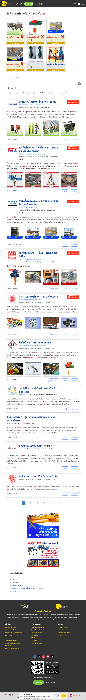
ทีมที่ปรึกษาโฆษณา (63, 627)
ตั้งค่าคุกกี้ (56, 696)
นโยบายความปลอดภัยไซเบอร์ (13, 632)
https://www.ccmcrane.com (28, 207)
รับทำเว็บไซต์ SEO (36, 643)
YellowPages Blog (36, 632)
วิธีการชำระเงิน (62, 635)
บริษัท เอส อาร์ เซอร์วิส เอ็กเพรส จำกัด (38, 476)
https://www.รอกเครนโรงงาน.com (30, 105)
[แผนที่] (65, 139)
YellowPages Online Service (39, 630)
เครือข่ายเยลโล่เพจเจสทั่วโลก (13, 643)
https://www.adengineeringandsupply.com (32, 345)
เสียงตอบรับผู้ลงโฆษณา (11, 640)
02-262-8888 (28, 4)
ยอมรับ (63, 696)
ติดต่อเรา (61, 624)
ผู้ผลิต (30, 93)
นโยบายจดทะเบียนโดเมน (12, 648)
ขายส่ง (13, 93)
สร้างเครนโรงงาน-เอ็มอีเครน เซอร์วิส (37, 101)
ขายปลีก (22, 93)
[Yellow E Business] (34, 656)
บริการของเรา (36, 624)
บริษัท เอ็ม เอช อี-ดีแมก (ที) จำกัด (35, 445)
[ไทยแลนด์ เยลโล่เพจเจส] (39, 656)
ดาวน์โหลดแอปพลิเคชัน (52, 663)
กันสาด (14, 591)
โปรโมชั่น (34, 640)
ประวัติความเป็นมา (10, 627)
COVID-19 (8, 646)
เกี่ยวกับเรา (8, 624)
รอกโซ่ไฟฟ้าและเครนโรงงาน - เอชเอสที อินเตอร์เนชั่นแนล (38, 149)
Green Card (34, 635)
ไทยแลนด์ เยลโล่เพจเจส (43, 611)
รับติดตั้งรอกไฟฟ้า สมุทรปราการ (35, 342)
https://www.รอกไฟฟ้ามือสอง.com (30, 259)
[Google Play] (63, 672)
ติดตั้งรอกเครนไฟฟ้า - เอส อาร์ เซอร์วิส (38, 296)
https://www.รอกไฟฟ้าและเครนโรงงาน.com (33, 154)
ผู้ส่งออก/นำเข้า (56, 93)
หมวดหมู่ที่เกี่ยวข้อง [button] (15, 573)
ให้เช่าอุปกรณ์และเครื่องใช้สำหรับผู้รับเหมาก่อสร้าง (28, 588)
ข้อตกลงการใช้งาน (10, 638)
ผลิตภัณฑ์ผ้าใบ (16, 585)
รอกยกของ (17, 244)
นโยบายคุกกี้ (8, 635)
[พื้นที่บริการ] (54, 288)
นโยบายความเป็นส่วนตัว (12, 630)
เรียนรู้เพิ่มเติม (43, 698)
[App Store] (63, 667)
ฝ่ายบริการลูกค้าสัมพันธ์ (64, 632)
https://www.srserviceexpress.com (30, 300)
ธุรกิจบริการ (68, 93)
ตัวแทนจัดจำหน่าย (41, 93)
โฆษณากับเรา (61, 630)
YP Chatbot (34, 638)
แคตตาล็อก (74, 102)
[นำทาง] (74, 139)
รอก (15, 139)
